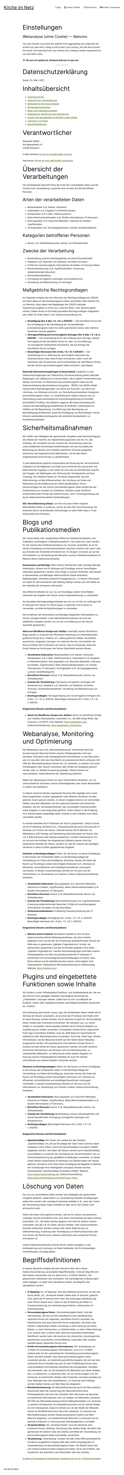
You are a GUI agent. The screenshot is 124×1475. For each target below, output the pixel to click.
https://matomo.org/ (46, 968)
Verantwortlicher (35, 97)
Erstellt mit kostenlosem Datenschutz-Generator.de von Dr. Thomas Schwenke (62, 1458)
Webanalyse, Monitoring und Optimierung (48, 114)
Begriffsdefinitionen (37, 124)
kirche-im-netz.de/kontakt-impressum (54, 160)
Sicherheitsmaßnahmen (39, 107)
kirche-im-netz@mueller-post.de (55, 154)
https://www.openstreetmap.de (42, 1174)
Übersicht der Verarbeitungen (42, 100)
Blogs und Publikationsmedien (42, 110)
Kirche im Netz (19, 7)
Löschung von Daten (37, 121)
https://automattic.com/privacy (66, 725)
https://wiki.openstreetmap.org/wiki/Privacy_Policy (52, 1178)
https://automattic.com (75, 722)
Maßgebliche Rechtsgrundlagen (43, 104)
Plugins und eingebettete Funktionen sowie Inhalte (52, 117)
